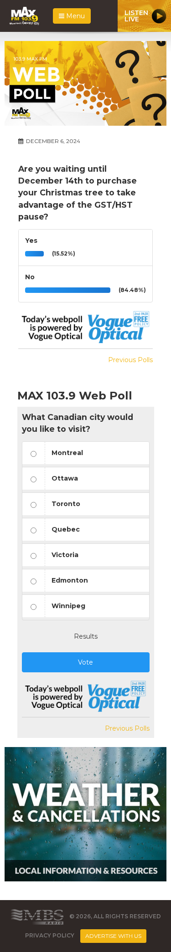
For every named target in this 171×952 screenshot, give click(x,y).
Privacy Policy (49, 935)
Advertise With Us (113, 935)
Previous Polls (130, 360)
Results (86, 636)
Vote (85, 662)
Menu (74, 16)
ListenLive (136, 16)
